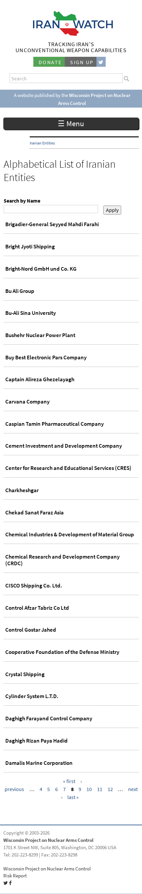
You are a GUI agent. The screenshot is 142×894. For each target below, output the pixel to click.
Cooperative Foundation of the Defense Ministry (62, 652)
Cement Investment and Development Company (63, 445)
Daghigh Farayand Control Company (48, 718)
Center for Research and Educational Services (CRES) (68, 468)
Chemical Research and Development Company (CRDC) (62, 560)
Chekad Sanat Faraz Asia (34, 512)
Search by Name (22, 200)
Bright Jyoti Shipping (30, 246)
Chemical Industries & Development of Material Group (69, 534)
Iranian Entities (42, 143)
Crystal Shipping (25, 674)
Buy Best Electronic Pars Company (46, 357)
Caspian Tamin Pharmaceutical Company (54, 423)
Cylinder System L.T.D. (31, 696)
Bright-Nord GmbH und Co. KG (41, 268)
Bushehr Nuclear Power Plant (40, 335)
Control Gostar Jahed (30, 629)
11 (99, 789)
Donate (50, 62)
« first (69, 781)
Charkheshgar (22, 490)
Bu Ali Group (19, 291)
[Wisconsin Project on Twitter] (101, 62)
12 (110, 789)
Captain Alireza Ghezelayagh (39, 379)
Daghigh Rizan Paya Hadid (36, 740)
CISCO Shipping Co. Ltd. (33, 585)
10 (89, 789)
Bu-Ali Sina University (30, 312)
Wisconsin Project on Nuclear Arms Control (48, 840)
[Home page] (71, 34)
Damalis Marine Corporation (39, 762)
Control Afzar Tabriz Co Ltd (37, 607)
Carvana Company (27, 401)
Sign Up (82, 62)
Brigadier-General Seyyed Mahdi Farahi (52, 224)
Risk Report (15, 875)
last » (73, 797)
